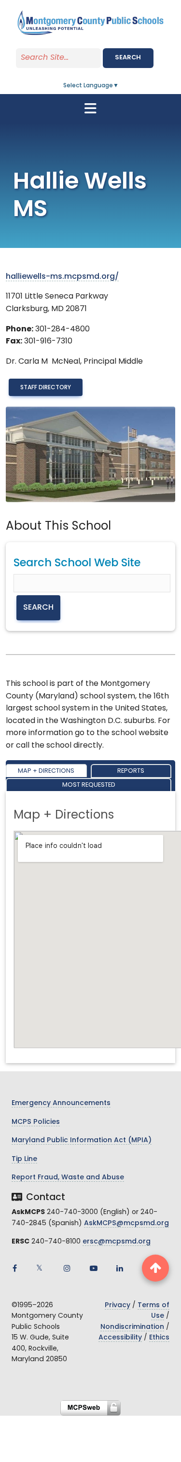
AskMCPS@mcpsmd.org (126, 1223)
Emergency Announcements (61, 1103)
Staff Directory (45, 388)
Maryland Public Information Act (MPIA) (82, 1140)
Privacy (117, 1305)
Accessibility (120, 1337)
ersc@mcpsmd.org (117, 1241)
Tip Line (24, 1159)
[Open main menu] (90, 108)
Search (128, 58)
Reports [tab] (130, 771)
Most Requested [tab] (88, 785)
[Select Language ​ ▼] (119, 86)
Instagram (67, 1268)
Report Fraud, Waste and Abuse (68, 1177)
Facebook (14, 1268)
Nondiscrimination (132, 1327)
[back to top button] (155, 1268)
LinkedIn (119, 1268)
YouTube (93, 1268)
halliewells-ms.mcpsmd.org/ (62, 277)
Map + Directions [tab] (46, 771)
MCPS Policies (36, 1122)
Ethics (159, 1337)
